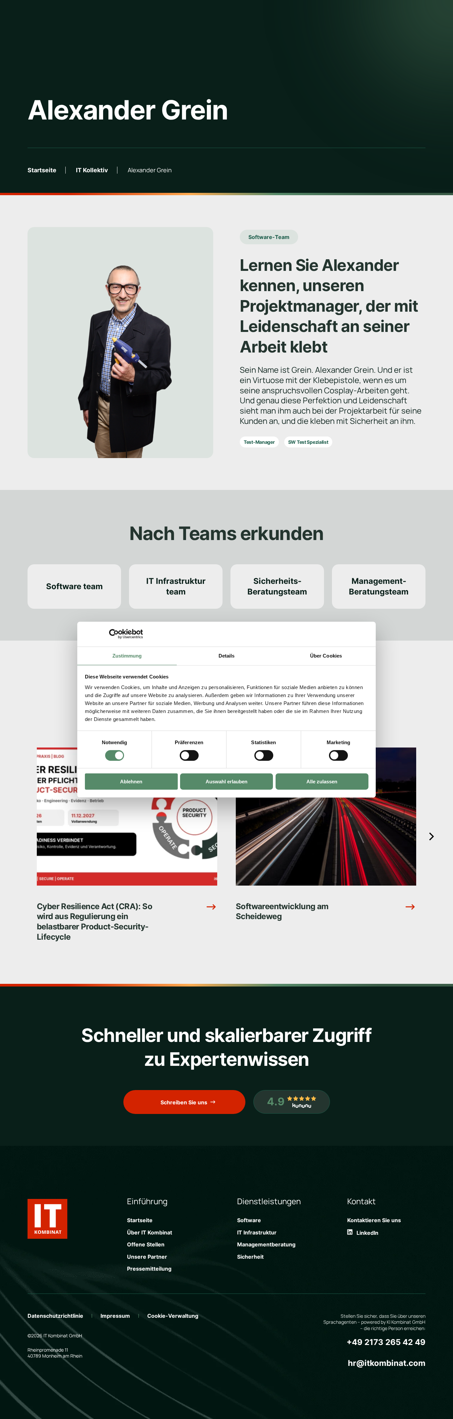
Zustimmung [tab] (127, 655)
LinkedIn (365, 1232)
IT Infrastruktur (257, 1232)
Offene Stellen (145, 1244)
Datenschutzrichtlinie (55, 1315)
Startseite (42, 170)
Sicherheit (250, 1256)
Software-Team (269, 237)
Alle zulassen (321, 781)
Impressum (115, 1315)
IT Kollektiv (92, 170)
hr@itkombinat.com (386, 1363)
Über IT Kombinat (149, 1232)
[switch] (189, 755)
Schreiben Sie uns (184, 1102)
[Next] (431, 837)
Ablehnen (131, 781)
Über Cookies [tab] (326, 655)
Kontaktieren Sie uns (374, 1220)
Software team (74, 586)
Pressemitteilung (149, 1268)
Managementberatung (266, 1244)
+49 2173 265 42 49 (386, 1342)
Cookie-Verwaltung (172, 1315)
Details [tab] (227, 655)
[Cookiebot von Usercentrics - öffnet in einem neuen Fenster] (114, 634)
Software (249, 1220)
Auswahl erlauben (226, 781)
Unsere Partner (147, 1256)
